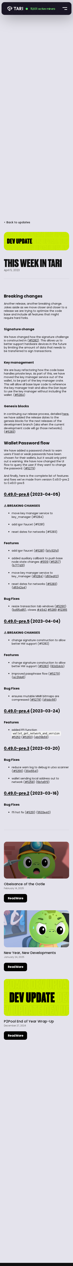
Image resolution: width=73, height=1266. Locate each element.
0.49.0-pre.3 (16, 748)
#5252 (16, 737)
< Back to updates (17, 222)
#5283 (9, 432)
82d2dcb (57, 666)
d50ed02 (52, 576)
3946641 (31, 771)
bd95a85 (19, 610)
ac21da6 (18, 677)
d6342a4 (19, 587)
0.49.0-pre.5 (17, 621)
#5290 (60, 606)
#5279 (29, 468)
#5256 (17, 771)
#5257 (55, 562)
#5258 (29, 782)
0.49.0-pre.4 (17, 711)
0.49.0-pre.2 (16, 793)
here (65, 414)
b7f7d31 (18, 565)
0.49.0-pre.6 (16, 494)
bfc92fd (52, 551)
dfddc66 (49, 700)
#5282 (33, 340)
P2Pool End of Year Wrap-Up (29, 1021)
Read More (15, 898)
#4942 (42, 610)
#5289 (52, 610)
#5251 (30, 812)
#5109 (44, 562)
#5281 (39, 551)
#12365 (62, 610)
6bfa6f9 (42, 782)
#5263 (27, 737)
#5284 (19, 395)
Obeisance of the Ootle (24, 883)
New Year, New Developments (30, 952)
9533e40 (43, 812)
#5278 (35, 700)
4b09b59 (41, 737)
